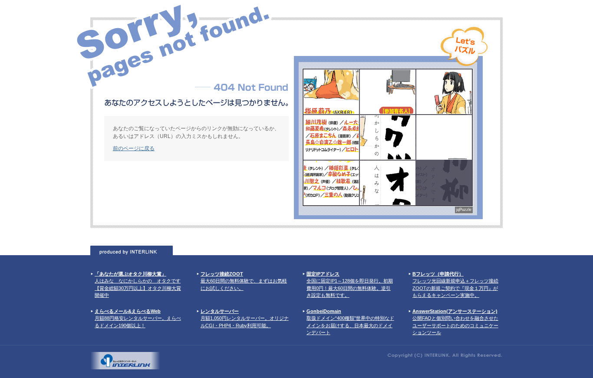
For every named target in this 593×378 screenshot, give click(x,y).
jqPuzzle (463, 209)
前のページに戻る (134, 148)
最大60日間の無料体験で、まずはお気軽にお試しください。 (244, 281)
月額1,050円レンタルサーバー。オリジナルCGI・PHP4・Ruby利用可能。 (245, 318)
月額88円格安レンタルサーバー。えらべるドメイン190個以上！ (138, 318)
